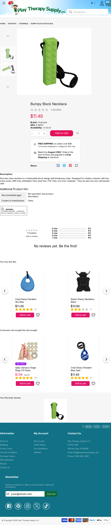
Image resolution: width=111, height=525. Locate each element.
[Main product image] (54, 94)
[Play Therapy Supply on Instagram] (28, 509)
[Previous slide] (5, 291)
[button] (32, 133)
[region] (54, 61)
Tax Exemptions (41, 448)
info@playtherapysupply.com (86, 452)
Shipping (4, 445)
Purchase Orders (7, 456)
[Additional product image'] (2, 69)
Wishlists (37, 452)
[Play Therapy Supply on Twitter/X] (38, 509)
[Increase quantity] (44, 133)
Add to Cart (61, 133)
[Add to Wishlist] (37, 315)
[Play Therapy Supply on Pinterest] (19, 509)
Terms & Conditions (8, 452)
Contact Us (5, 467)
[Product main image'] (2, 53)
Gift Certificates (7, 460)
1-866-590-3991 (96, 426)
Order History (40, 445)
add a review (32, 236)
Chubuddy (42, 122)
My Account (39, 441)
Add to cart (24, 315)
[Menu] (4, 3)
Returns (3, 463)
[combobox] (90, 12)
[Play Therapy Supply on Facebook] (10, 509)
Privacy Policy (6, 448)
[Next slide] (106, 291)
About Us (4, 441)
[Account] (102, 3)
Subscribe (51, 494)
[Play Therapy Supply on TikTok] (47, 509)
